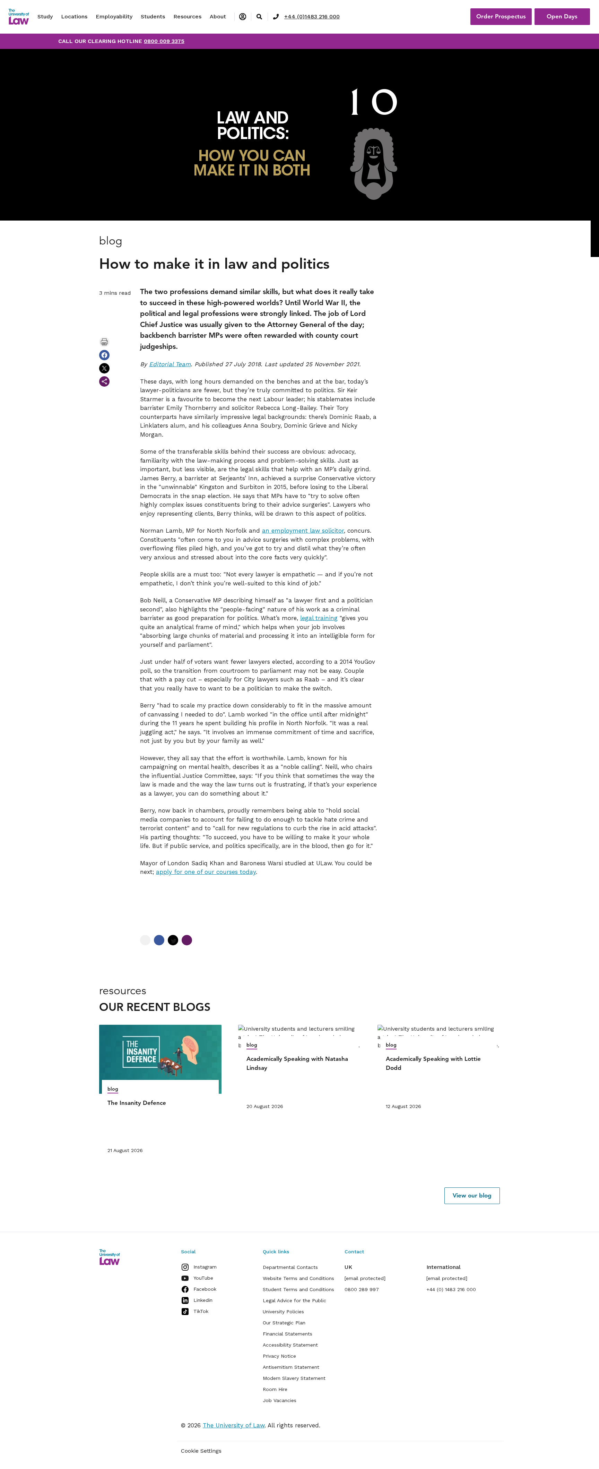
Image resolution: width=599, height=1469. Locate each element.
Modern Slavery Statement (294, 1378)
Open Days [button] (562, 16)
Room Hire (275, 1389)
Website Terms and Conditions (298, 1278)
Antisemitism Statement (291, 1367)
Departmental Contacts (290, 1267)
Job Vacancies (279, 1400)
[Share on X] (104, 368)
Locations (74, 16)
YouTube (203, 1278)
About (218, 16)
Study (45, 16)
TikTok (200, 1311)
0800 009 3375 (164, 41)
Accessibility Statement (290, 1345)
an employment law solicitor (303, 530)
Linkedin (202, 1300)
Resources (187, 16)
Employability (114, 16)
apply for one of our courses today (206, 871)
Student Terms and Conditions (298, 1289)
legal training (319, 618)
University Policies (283, 1311)
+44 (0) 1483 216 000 (451, 1289)
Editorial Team (170, 364)
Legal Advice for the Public (294, 1300)
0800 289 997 (362, 1289)
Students (153, 16)
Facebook (204, 1289)
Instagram (205, 1267)
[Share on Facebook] (104, 355)
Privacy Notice (279, 1356)
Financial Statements (287, 1334)
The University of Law (233, 1425)
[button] (472, 1195)
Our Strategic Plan (284, 1322)
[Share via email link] (104, 381)
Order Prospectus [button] (501, 16)
